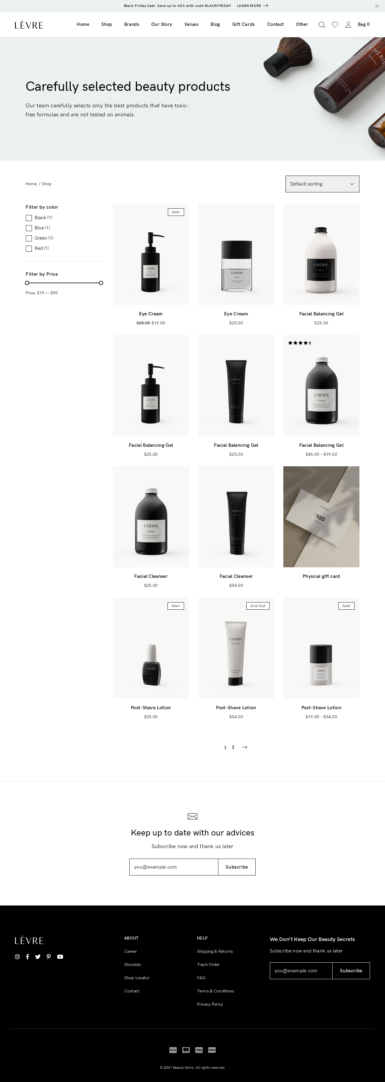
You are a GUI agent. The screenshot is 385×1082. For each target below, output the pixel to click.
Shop (106, 24)
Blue (42, 228)
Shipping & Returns (215, 951)
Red (42, 248)
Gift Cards (243, 24)
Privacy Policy (210, 1004)
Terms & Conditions (215, 991)
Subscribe (237, 867)
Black (43, 218)
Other (302, 24)
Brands (132, 24)
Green (44, 238)
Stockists (132, 964)
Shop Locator (137, 977)
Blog (215, 24)
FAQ (201, 977)
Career (130, 951)
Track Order (208, 964)
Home (83, 24)
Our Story (161, 24)
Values (191, 24)
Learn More (249, 6)
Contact (275, 24)
